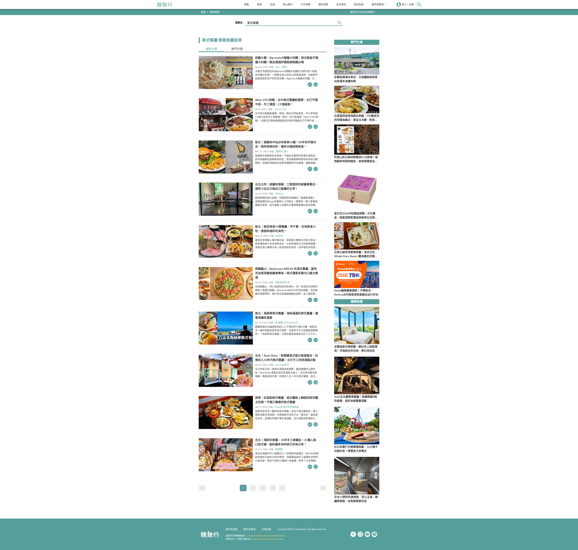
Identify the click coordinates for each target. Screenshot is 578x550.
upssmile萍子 (282, 365)
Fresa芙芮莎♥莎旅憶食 (287, 407)
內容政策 (266, 529)
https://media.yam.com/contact (268, 539)
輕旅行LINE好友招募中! (362, 12)
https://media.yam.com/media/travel (267, 536)
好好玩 (279, 236)
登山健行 (288, 4)
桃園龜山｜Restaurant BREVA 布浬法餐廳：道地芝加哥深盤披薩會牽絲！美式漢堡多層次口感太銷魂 (286, 273)
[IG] (360, 534)
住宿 (272, 4)
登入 (404, 4)
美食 (259, 4)
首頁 (203, 12)
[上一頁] (202, 488)
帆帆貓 (279, 449)
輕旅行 (164, 4)
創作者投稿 (231, 529)
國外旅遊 (323, 4)
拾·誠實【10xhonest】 (287, 322)
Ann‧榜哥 (281, 67)
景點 (246, 4)
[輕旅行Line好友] (374, 534)
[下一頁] (323, 488)
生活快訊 (341, 4)
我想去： (240, 23)
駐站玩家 (359, 4)
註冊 (411, 4)
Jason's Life (280, 109)
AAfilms (279, 193)
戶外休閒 (305, 4)
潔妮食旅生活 (282, 282)
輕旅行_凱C (282, 151)
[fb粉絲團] (353, 534)
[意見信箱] (367, 534)
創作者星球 (378, 4)
